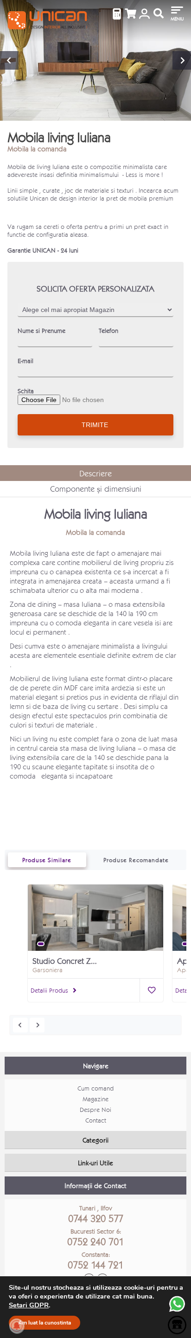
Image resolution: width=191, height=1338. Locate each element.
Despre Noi (95, 1109)
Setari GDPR (29, 1305)
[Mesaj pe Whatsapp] (177, 1311)
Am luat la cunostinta (44, 1322)
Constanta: (95, 1260)
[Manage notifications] (16, 1326)
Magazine (95, 1099)
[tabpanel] (95, 922)
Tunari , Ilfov (95, 1214)
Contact (95, 1120)
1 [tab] (41, 944)
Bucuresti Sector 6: (95, 1237)
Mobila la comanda (37, 148)
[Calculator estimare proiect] (117, 14)
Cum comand (95, 1088)
